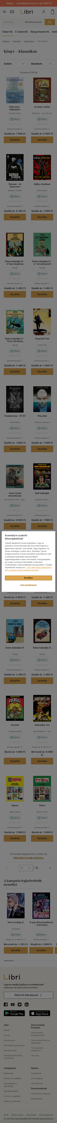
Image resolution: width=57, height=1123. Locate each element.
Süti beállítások (28, 585)
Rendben (28, 578)
